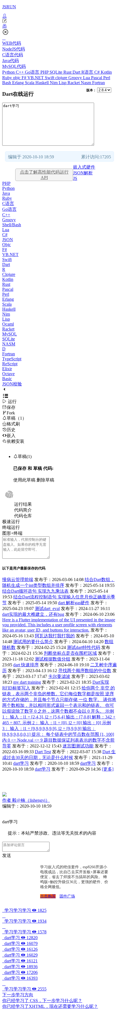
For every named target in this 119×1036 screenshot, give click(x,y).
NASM (8, 344)
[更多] (107, 769)
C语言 (8, 203)
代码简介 (23, 510)
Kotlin (106, 72)
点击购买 (48, 896)
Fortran (98, 82)
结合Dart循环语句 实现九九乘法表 (35, 591)
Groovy (75, 77)
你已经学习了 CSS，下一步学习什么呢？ (42, 1000)
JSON (7, 239)
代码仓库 (23, 515)
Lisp (63, 82)
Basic (7, 378)
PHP (45, 72)
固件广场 (67, 896)
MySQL (9, 334)
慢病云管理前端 (17, 579)
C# (97, 72)
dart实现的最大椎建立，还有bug (33, 614)
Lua (87, 77)
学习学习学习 (24, 910)
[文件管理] (59, 26)
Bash (7, 82)
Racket (74, 82)
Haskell (42, 82)
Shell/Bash (11, 224)
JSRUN (9, 6)
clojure (61, 77)
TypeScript (11, 358)
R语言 (87, 72)
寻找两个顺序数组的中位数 (84, 670)
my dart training (27, 682)
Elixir (7, 368)
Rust (68, 72)
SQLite (56, 72)
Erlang (18, 82)
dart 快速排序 (26, 664)
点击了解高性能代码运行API (44, 175)
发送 (6, 855)
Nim (54, 82)
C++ (20, 72)
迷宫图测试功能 (78, 746)
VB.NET (36, 77)
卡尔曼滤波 (59, 676)
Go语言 (32, 72)
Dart (77, 72)
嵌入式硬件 (84, 167)
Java (6, 193)
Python (9, 72)
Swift (50, 77)
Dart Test (43, 751)
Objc (6, 244)
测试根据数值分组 (52, 659)
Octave (8, 373)
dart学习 (21, 763)
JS (75, 178)
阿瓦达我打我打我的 (55, 635)
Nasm (86, 82)
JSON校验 (12, 384)
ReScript (9, 363)
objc (17, 77)
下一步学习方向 (17, 994)
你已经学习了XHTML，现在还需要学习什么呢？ (50, 1006)
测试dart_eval (47, 608)
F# (24, 77)
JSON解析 (83, 173)
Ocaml (8, 324)
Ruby (7, 77)
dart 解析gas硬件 (73, 602)
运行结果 (23, 504)
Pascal (97, 77)
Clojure (8, 274)
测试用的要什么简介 (33, 641)
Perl (106, 77)
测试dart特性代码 (83, 647)
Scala (30, 82)
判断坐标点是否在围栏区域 (70, 653)
